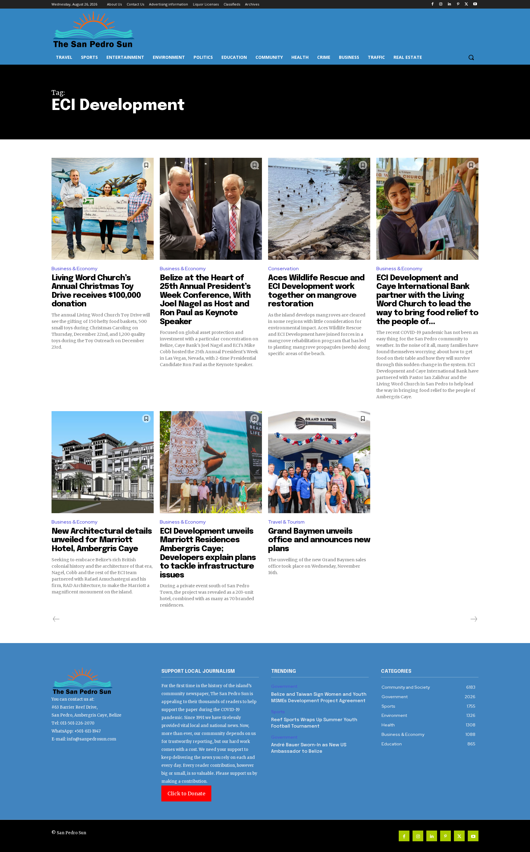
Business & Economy (74, 268)
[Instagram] (440, 4)
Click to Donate (186, 793)
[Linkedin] (449, 4)
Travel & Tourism (286, 522)
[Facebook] (432, 4)
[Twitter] (466, 4)
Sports (278, 711)
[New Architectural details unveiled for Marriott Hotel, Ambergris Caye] (103, 462)
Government (284, 686)
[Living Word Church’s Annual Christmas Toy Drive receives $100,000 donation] (103, 209)
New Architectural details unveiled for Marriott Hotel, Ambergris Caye (102, 540)
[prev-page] (56, 619)
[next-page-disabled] (473, 619)
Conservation (283, 268)
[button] (471, 57)
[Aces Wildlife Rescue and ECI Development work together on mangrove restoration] (319, 209)
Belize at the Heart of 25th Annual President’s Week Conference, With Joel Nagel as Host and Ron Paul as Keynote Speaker (205, 300)
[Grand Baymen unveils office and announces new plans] (319, 462)
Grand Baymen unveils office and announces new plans (319, 540)
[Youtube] (474, 4)
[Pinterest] (458, 4)
